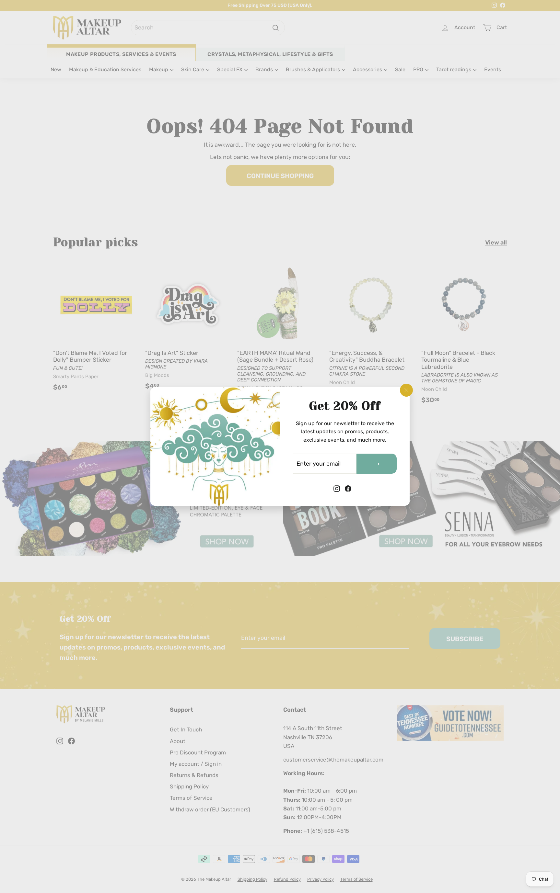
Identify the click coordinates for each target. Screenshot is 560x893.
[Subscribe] (376, 464)
